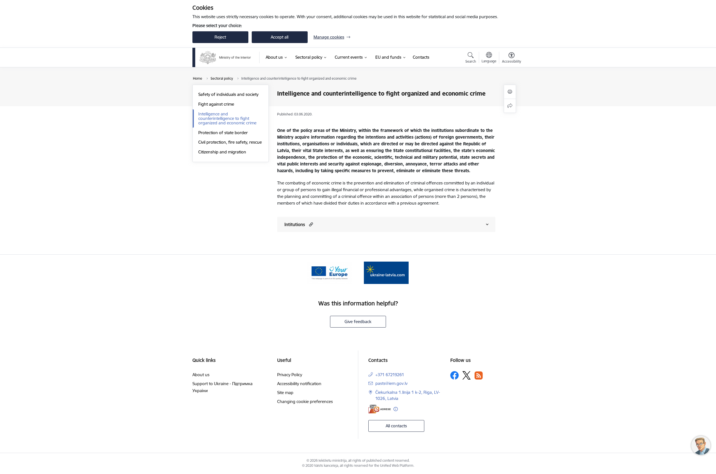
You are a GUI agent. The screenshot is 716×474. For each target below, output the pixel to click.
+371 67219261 (389, 374)
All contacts (396, 425)
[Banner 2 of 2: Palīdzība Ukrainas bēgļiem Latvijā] (386, 272)
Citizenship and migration (222, 152)
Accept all (279, 37)
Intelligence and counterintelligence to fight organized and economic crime (227, 118)
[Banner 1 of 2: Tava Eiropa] (329, 272)
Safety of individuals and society (228, 94)
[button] (310, 224)
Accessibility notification (299, 383)
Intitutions (294, 224)
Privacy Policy (289, 374)
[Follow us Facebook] (454, 375)
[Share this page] (510, 106)
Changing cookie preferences (305, 401)
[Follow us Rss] (478, 375)
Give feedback (358, 321)
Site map (285, 392)
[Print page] (510, 92)
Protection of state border (223, 132)
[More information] (396, 409)
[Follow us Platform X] (466, 375)
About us (200, 374)
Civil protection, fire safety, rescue (230, 142)
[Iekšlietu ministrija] (225, 57)
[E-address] (379, 409)
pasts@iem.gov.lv (391, 383)
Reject (220, 37)
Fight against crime (216, 104)
